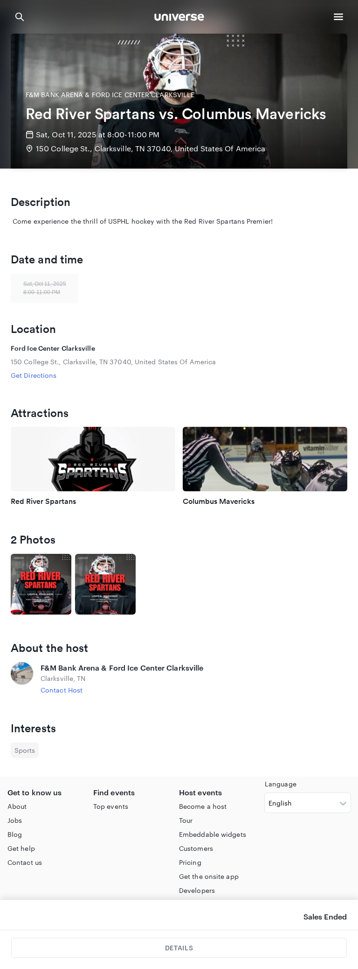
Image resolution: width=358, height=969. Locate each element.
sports (24, 750)
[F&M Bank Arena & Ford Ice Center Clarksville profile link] (22, 678)
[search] (19, 16)
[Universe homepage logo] (179, 18)
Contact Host (62, 690)
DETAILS (179, 948)
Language (280, 784)
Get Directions (33, 375)
